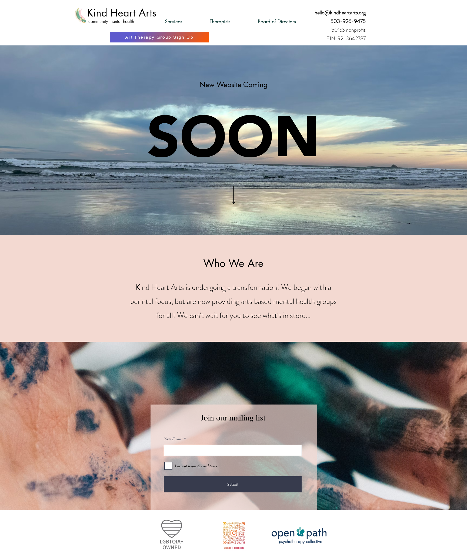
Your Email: (173, 439)
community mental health (111, 21)
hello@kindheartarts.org (340, 12)
